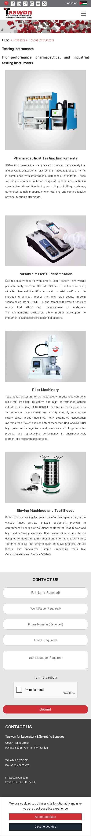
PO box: (9, 747)
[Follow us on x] (44, 3)
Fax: (7, 765)
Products (19, 39)
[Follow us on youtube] (38, 3)
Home (5, 39)
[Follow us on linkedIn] (19, 3)
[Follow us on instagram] (32, 3)
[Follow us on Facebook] (13, 3)
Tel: (7, 760)
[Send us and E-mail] (25, 3)
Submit (45, 709)
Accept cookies (45, 816)
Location (71, 2)
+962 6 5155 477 (19, 760)
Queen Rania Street (17, 742)
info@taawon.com (16, 777)
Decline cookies (45, 826)
